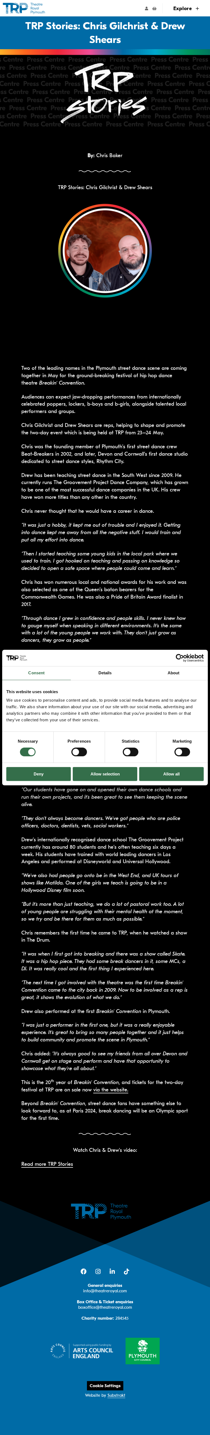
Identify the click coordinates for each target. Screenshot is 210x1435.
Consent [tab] (36, 672)
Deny (38, 774)
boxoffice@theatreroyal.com (105, 1307)
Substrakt (116, 1395)
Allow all (171, 774)
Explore (183, 8)
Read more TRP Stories (47, 1164)
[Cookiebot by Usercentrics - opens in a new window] (180, 658)
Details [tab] (105, 672)
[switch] (79, 752)
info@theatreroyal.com (105, 1290)
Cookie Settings (105, 1385)
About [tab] (174, 672)
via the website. (110, 1090)
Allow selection (105, 774)
